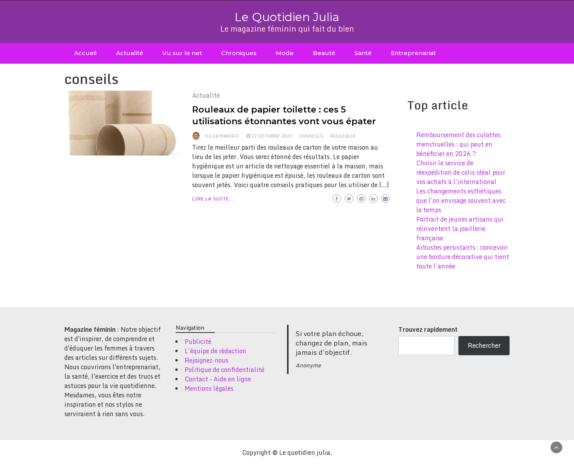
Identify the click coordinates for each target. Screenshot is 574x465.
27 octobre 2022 (271, 136)
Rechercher (484, 345)
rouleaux (342, 136)
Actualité (129, 53)
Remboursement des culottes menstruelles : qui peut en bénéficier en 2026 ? (458, 144)
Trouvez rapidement (428, 329)
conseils (311, 136)
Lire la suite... (213, 198)
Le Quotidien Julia (287, 17)
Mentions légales (209, 388)
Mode (285, 53)
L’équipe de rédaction (215, 351)
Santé (363, 53)
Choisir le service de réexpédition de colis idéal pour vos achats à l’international (460, 172)
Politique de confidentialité (224, 370)
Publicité (198, 341)
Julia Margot (221, 136)
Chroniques (239, 53)
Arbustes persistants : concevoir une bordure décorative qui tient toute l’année (462, 256)
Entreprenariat (413, 53)
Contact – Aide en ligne (218, 379)
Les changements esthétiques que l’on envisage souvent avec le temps (461, 200)
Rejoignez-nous (206, 360)
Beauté (324, 53)
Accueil (85, 53)
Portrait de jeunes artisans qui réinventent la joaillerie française (459, 228)
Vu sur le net (182, 53)
